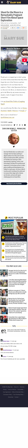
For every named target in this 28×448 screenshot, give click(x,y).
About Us (16, 387)
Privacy (5, 389)
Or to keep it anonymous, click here (16, 331)
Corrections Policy (7, 394)
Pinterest (15, 110)
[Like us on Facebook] (17, 125)
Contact (16, 397)
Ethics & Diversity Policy (17, 392)
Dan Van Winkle (5, 25)
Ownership (10, 397)
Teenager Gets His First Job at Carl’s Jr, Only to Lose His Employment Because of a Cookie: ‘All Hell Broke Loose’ (17, 273)
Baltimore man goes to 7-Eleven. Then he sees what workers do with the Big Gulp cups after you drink (17, 292)
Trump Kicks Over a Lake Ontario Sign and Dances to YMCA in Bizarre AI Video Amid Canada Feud (17, 318)
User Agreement (7, 392)
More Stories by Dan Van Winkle (14, 183)
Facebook (4, 110)
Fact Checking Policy (18, 394)
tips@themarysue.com (7, 117)
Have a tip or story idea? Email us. (16, 329)
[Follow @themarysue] (14, 125)
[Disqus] (14, 357)
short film (10, 122)
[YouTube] (25, 125)
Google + (23, 110)
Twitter (25, 108)
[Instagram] (20, 125)
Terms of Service (12, 389)
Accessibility (20, 389)
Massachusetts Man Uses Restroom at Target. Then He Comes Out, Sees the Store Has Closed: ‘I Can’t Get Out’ (15, 258)
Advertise (22, 387)
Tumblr (9, 110)
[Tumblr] (22, 125)
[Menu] (2, 2)
